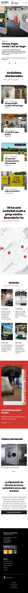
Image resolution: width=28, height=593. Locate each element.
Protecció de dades (14, 584)
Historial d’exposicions (9, 563)
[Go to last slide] (2, 455)
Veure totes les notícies (11, 286)
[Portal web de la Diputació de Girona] (14, 577)
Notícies (5, 567)
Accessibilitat (14, 585)
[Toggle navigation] (26, 2)
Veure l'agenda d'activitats (11, 221)
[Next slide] (25, 455)
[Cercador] (23, 3)
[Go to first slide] (27, 20)
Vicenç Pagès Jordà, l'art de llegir (14, 45)
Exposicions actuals (8, 561)
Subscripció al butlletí (14, 512)
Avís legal (14, 582)
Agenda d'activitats (8, 565)
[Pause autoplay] (9, 63)
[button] (2, 248)
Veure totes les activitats (11, 80)
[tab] (13, 63)
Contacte (6, 570)
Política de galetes (14, 587)
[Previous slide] (1, 20)
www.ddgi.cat (7, 542)
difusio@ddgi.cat (7, 541)
